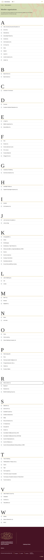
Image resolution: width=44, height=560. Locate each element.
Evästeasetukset (32, 553)
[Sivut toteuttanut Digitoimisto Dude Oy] (41, 556)
